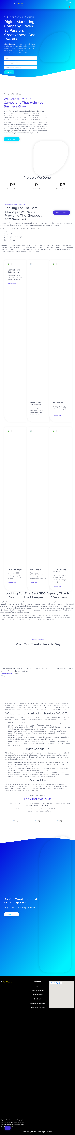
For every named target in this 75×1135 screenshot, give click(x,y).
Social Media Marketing (37, 1003)
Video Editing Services (37, 1007)
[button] (53, 4)
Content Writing (38, 995)
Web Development (38, 990)
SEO (37, 986)
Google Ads (37, 999)
